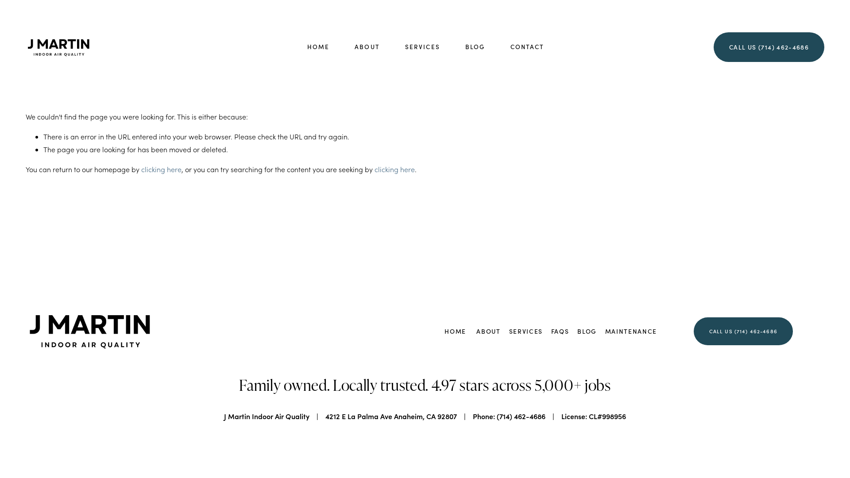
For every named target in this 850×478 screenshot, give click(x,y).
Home (318, 46)
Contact (527, 46)
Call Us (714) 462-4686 (769, 47)
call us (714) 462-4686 (743, 331)
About (367, 46)
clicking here (161, 169)
